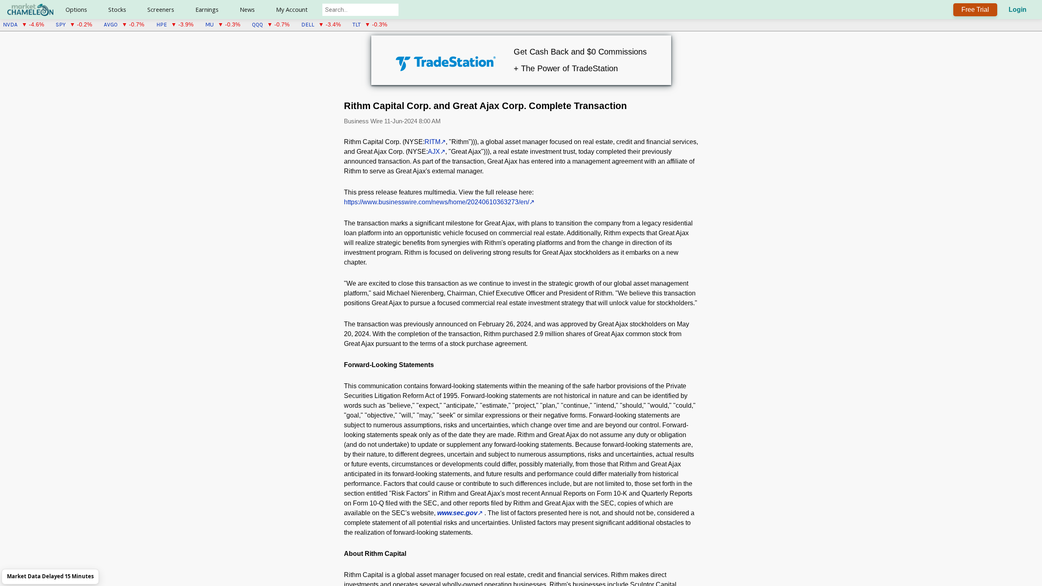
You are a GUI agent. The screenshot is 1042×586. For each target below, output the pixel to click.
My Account (292, 9)
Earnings (207, 9)
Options (76, 9)
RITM (432, 141)
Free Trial (975, 9)
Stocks (117, 9)
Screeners (160, 9)
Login (1018, 9)
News (247, 9)
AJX (434, 151)
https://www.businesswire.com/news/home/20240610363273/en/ (436, 202)
